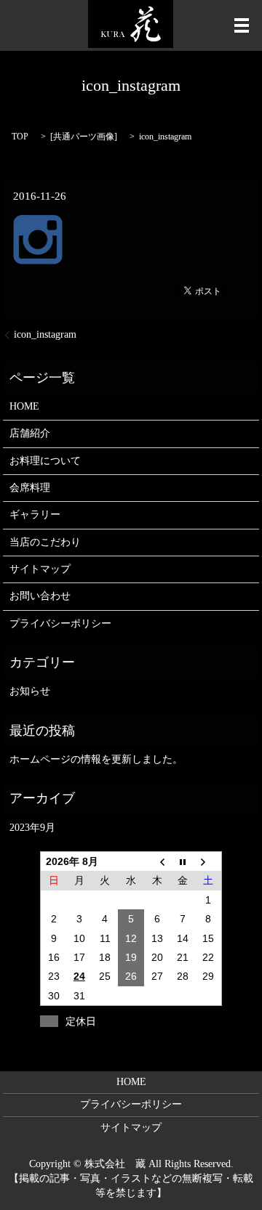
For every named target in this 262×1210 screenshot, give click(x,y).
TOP (20, 136)
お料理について (45, 460)
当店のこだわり (45, 542)
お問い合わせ (40, 595)
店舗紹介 (29, 433)
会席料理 (29, 487)
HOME (24, 406)
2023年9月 (32, 827)
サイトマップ (40, 569)
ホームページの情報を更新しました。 (96, 759)
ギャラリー (34, 514)
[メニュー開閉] (241, 25)
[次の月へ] (209, 861)
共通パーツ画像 (83, 136)
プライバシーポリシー (60, 623)
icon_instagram (45, 334)
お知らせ (29, 691)
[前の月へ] (157, 861)
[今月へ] (183, 861)
